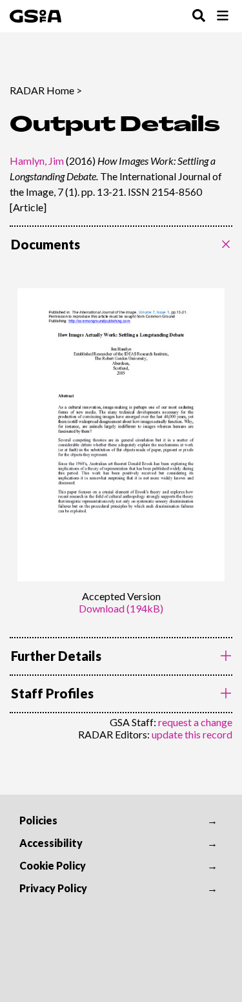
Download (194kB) (121, 608)
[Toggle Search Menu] (198, 16)
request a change (195, 722)
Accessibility (51, 843)
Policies (38, 820)
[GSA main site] (35, 16)
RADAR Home (42, 90)
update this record (192, 734)
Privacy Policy (53, 888)
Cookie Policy (52, 865)
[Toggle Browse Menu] (222, 16)
